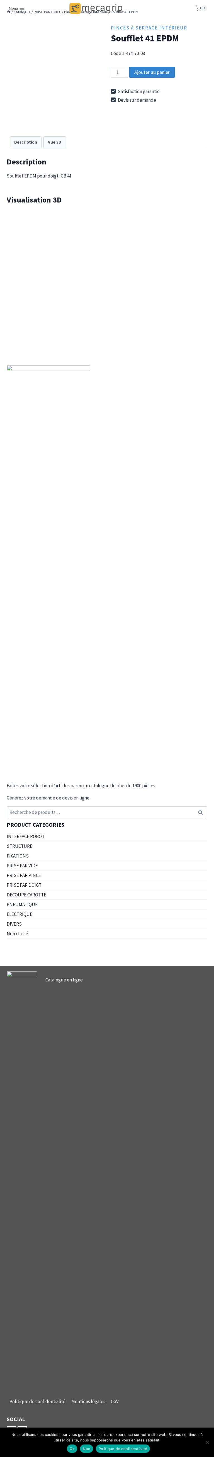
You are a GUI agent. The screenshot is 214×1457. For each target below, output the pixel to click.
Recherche (202, 812)
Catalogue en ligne (64, 980)
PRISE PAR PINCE (24, 875)
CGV (115, 1401)
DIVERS (14, 924)
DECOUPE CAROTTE (26, 895)
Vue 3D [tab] (54, 142)
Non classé (17, 934)
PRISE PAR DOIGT (24, 885)
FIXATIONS (18, 856)
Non (86, 1448)
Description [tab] (25, 142)
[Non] (207, 1442)
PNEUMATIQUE (22, 904)
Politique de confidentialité (37, 1401)
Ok (72, 1448)
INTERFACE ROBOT (26, 836)
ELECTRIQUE (19, 914)
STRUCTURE (19, 846)
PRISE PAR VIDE (22, 866)
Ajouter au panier (152, 72)
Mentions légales (88, 1401)
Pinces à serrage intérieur (149, 28)
